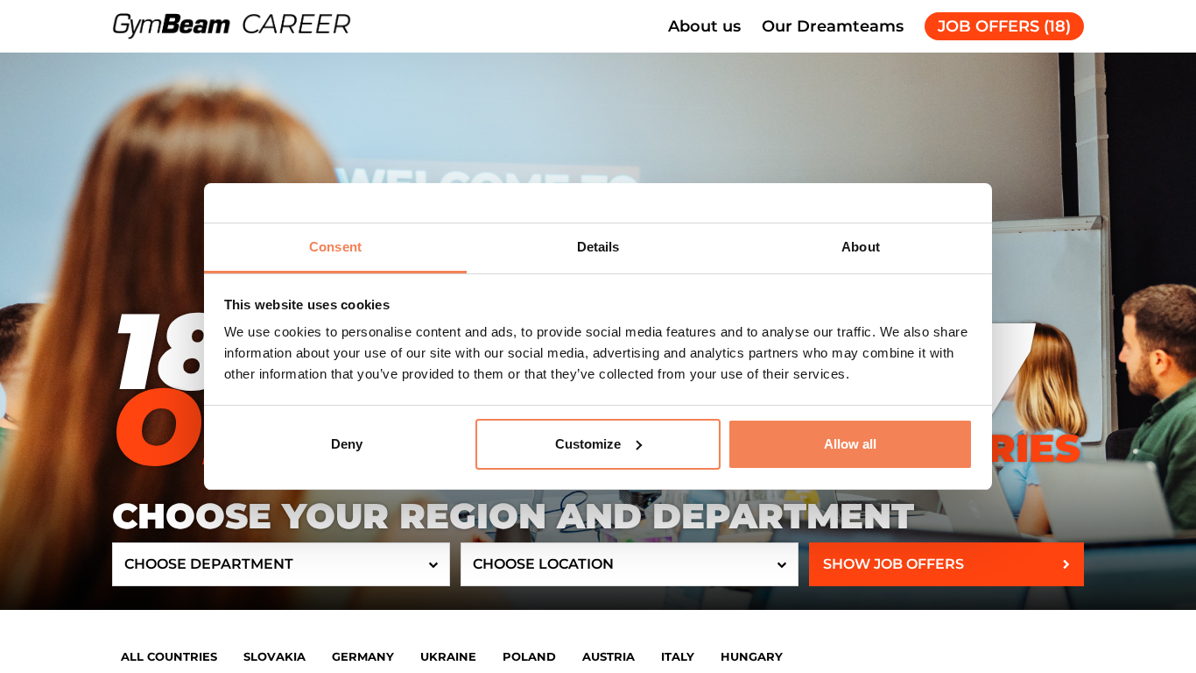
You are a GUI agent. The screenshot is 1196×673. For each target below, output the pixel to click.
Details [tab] (598, 246)
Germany (363, 656)
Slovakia (274, 656)
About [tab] (860, 246)
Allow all (850, 443)
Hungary (752, 656)
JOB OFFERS (1004, 26)
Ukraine (448, 656)
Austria (608, 656)
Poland (529, 656)
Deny (346, 443)
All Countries (169, 656)
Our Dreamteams (833, 26)
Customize (588, 443)
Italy (677, 656)
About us (704, 26)
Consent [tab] (335, 246)
